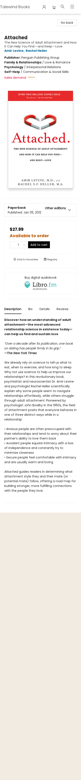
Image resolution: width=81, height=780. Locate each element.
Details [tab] (45, 309)
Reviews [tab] (62, 309)
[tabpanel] (40, 410)
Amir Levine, (14, 51)
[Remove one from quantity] (12, 244)
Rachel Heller (36, 51)
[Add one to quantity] (24, 244)
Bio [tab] (30, 309)
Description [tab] (12, 309)
